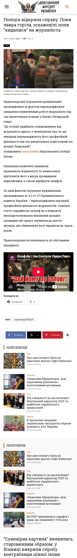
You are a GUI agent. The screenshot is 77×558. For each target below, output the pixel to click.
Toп (6, 45)
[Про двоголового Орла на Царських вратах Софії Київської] (14, 361)
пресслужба (30, 151)
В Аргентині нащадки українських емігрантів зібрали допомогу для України (49, 423)
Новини (31, 375)
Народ (30, 416)
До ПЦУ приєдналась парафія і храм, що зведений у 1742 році (48, 518)
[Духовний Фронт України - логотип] (38, 7)
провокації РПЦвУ (24, 319)
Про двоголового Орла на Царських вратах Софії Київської (49, 359)
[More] (67, 335)
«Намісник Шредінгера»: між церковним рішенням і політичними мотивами (46, 382)
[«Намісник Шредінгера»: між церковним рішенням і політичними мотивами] (14, 382)
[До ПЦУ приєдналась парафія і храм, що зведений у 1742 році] (14, 520)
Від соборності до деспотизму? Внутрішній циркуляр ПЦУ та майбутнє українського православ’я (48, 402)
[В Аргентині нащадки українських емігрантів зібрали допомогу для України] (14, 423)
